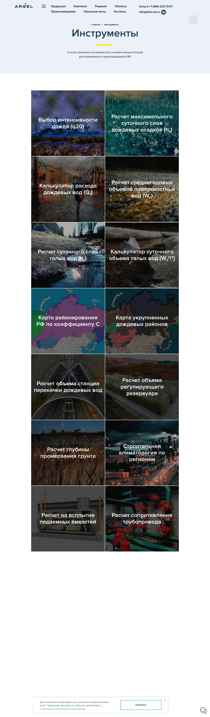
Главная (95, 24)
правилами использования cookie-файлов (63, 708)
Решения (101, 6)
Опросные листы (95, 11)
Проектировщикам (63, 11)
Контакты (120, 11)
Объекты (120, 6)
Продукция (58, 6)
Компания (80, 6)
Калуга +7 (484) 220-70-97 (156, 6)
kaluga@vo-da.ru (149, 12)
